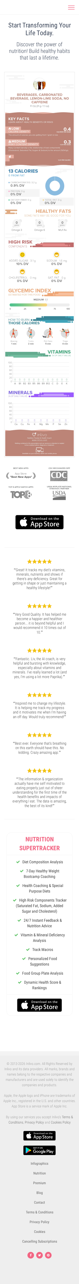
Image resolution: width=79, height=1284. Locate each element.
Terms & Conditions (39, 1212)
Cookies (39, 1232)
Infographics (39, 1163)
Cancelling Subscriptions (39, 1241)
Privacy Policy (34, 1122)
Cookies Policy (61, 1122)
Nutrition (39, 1173)
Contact (39, 1202)
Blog (39, 1193)
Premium (39, 1183)
